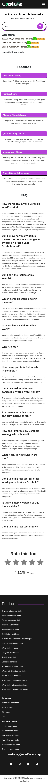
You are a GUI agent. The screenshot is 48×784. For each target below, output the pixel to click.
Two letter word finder (10, 749)
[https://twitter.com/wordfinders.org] (37, 764)
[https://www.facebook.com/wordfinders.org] (11, 764)
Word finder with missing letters (14, 685)
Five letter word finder (10, 735)
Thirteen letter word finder (12, 611)
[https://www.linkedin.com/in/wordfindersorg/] (28, 764)
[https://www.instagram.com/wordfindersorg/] (19, 764)
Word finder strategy (10, 648)
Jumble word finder (9, 657)
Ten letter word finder (10, 625)
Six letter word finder (10, 731)
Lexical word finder (9, 662)
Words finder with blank (11, 676)
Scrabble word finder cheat (12, 666)
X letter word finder (9, 726)
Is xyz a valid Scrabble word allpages (17, 639)
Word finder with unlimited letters (15, 689)
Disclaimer (6, 712)
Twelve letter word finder (11, 615)
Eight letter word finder (11, 634)
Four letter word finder (10, 740)
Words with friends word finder (14, 671)
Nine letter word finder (10, 629)
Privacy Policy (7, 707)
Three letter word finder (11, 745)
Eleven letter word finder (11, 620)
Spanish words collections (12, 643)
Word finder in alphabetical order (15, 680)
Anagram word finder (10, 652)
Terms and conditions (10, 703)
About (4, 717)
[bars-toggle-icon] (44, 4)
